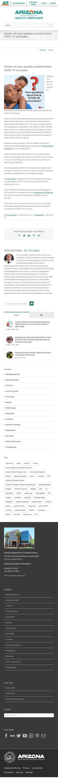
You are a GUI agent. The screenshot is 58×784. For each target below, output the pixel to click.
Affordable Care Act (13, 374)
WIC (36, 514)
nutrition (48, 502)
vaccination (41, 510)
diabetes (33, 489)
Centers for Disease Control (15, 480)
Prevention (10, 436)
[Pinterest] (37, 736)
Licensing (9, 419)
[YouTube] (25, 736)
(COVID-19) (9, 463)
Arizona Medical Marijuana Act (16, 472)
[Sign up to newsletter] (32, 303)
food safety (9, 493)
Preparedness (39, 215)
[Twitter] (18, 736)
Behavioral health (20, 476)
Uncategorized (11, 447)
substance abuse (20, 510)
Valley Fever (27, 514)
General (8, 402)
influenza (17, 497)
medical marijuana (22, 502)
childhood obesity (45, 485)
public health (43, 506)
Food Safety (10, 397)
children (8, 489)
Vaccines (17, 514)
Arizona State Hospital (37, 472)
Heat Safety (10, 413)
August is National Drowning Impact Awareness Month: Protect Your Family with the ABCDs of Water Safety (32, 324)
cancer (32, 476)
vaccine (8, 514)
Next (50, 50)
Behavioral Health (12, 380)
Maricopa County (39, 497)
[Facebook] (6, 736)
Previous (43, 50)
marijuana (9, 502)
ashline (8, 476)
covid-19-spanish (12, 391)
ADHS (19, 463)
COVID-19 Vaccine (21, 489)
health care (28, 493)
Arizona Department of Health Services (19, 468)
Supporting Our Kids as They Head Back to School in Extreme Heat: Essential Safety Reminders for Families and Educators (33, 339)
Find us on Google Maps (13, 559)
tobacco (31, 510)
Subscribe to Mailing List (14, 699)
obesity (8, 506)
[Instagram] (31, 736)
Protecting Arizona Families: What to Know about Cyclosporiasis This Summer (33, 353)
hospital (8, 497)
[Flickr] (12, 736)
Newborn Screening (13, 425)
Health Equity (11, 408)
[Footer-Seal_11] (24, 752)
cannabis (41, 476)
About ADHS (10, 688)
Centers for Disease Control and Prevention (20, 485)
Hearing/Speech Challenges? (14, 575)
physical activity (19, 506)
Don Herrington (11, 215)
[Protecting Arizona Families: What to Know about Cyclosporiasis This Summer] (9, 353)
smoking (8, 510)
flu (46, 489)
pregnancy (31, 506)
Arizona (35, 463)
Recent (16, 315)
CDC (48, 476)
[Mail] (43, 736)
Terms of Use (10, 693)
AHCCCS (27, 463)
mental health (37, 502)
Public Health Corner (13, 441)
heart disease (40, 493)
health (18, 493)
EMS (40, 489)
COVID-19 (9, 385)
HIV (49, 493)
